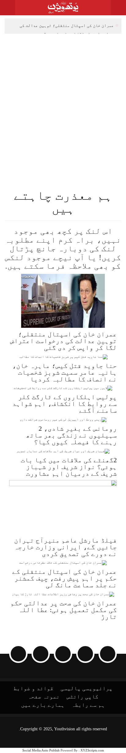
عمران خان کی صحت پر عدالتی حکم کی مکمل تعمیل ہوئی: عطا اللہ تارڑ (63, 609)
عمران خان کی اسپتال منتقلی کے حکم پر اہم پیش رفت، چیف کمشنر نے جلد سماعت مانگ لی (64, 578)
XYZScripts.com (92, 750)
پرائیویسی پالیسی (87, 688)
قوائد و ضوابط (33, 688)
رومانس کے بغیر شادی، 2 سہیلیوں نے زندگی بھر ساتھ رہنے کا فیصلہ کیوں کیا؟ (71, 435)
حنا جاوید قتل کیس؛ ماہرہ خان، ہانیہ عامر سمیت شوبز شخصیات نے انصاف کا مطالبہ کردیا (64, 372)
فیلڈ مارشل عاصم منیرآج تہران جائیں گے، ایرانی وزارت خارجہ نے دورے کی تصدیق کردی (65, 547)
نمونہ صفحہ (44, 697)
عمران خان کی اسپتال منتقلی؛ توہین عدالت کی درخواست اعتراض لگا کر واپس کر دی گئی (69, 26)
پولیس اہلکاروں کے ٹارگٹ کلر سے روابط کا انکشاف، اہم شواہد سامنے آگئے (64, 403)
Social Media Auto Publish (41, 750)
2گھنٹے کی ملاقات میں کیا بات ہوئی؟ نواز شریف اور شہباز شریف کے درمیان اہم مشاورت (69, 466)
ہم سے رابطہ (88, 705)
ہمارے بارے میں (43, 705)
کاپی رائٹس (82, 697)
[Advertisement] (63, 100)
